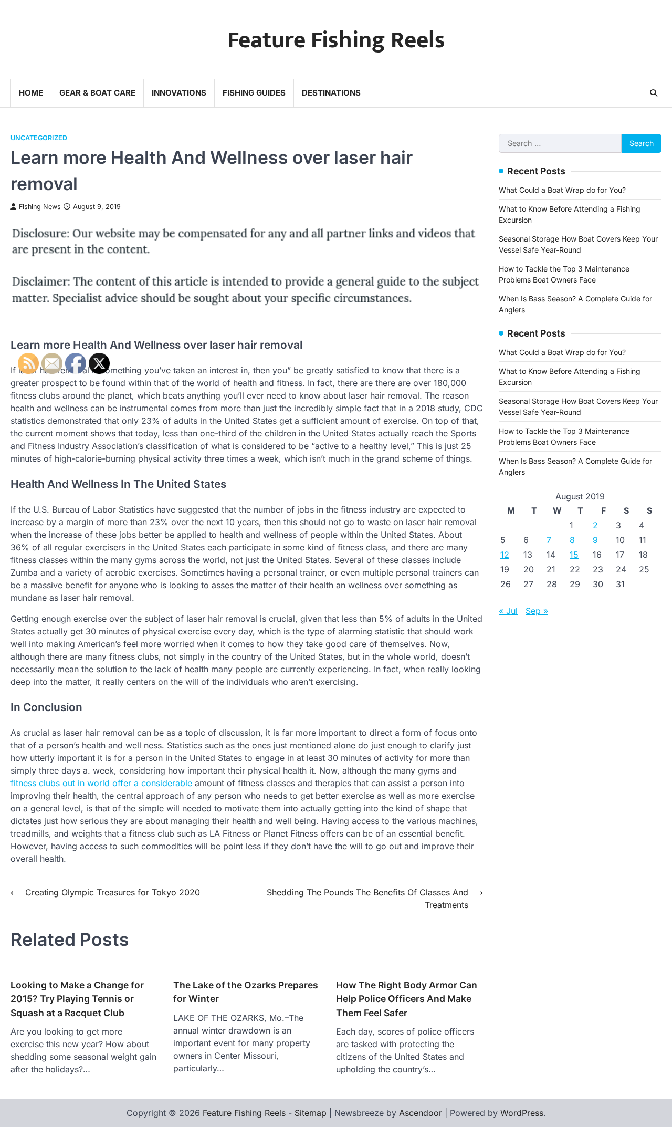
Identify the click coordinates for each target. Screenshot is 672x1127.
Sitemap (311, 1113)
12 (504, 554)
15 (574, 554)
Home (31, 93)
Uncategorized (38, 138)
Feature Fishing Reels (336, 40)
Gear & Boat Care (97, 93)
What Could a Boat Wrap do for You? (562, 189)
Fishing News (40, 207)
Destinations (331, 93)
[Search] (654, 93)
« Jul (508, 610)
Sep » (537, 610)
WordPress (521, 1113)
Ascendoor (420, 1113)
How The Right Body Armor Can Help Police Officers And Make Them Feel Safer (406, 998)
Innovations (179, 93)
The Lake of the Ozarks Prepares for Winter (245, 991)
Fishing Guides (254, 93)
